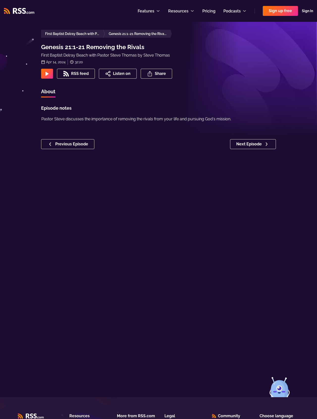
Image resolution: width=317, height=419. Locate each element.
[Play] (47, 74)
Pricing (208, 11)
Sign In (307, 11)
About (48, 92)
